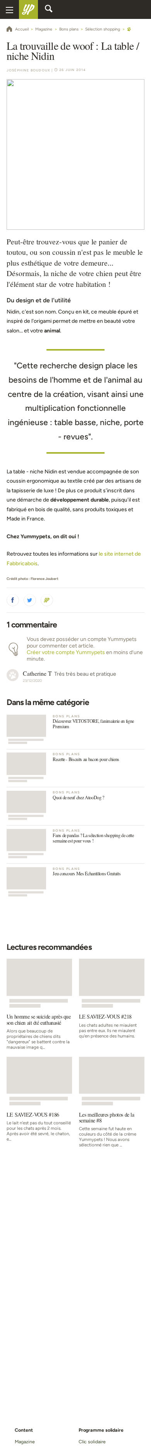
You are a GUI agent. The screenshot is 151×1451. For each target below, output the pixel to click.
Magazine (24, 1441)
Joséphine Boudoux (28, 70)
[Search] (48, 9)
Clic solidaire (92, 1441)
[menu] (9, 9)
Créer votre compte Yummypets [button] (66, 652)
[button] (13, 600)
